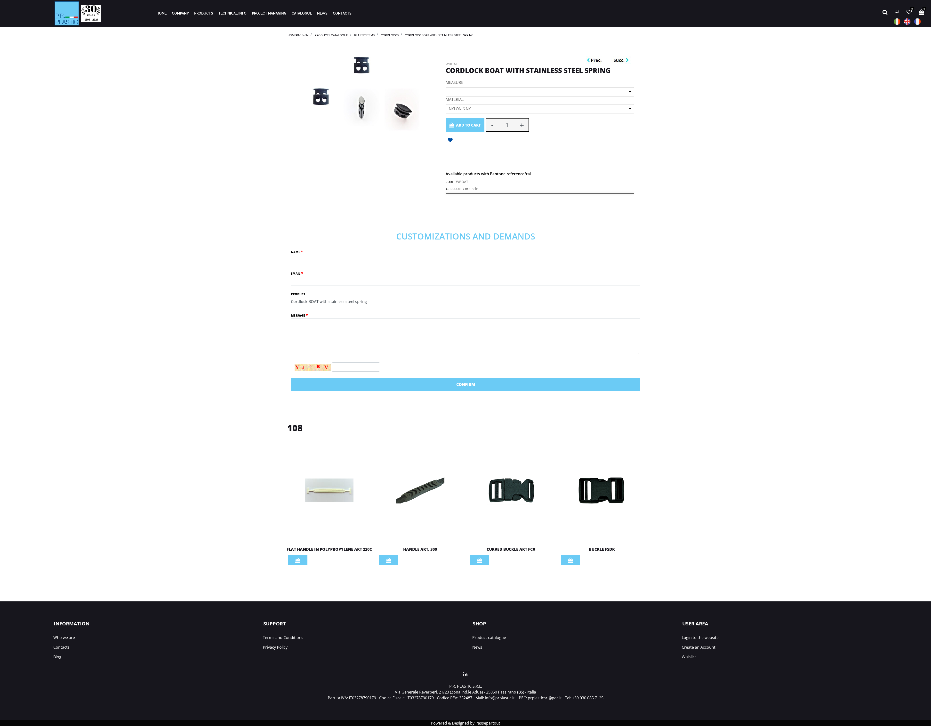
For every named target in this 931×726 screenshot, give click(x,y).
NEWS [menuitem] (322, 13)
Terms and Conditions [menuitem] (283, 637)
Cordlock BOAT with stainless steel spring (439, 35)
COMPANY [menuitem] (180, 13)
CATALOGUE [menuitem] (302, 13)
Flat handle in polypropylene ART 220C (329, 549)
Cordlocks (390, 35)
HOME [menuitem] (162, 13)
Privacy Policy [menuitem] (275, 647)
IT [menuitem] (897, 21)
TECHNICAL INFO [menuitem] (232, 13)
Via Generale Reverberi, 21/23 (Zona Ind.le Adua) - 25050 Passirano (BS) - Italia (465, 692)
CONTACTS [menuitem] (342, 13)
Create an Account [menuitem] (698, 647)
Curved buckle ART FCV (511, 549)
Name (297, 251)
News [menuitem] (477, 647)
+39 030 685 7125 (587, 698)
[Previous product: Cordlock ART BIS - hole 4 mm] (595, 60)
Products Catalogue (331, 35)
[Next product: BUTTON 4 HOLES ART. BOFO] (621, 60)
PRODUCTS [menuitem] (203, 13)
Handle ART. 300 (420, 549)
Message (299, 315)
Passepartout (487, 723)
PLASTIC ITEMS (364, 35)
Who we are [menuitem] (64, 637)
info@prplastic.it (500, 698)
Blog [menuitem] (57, 657)
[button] (362, 65)
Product (298, 294)
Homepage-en (298, 35)
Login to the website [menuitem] (700, 637)
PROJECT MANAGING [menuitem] (269, 13)
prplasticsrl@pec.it (545, 698)
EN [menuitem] (907, 21)
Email (297, 273)
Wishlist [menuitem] (689, 657)
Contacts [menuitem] (61, 647)
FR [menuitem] (917, 21)
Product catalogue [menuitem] (489, 637)
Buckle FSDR (602, 549)
